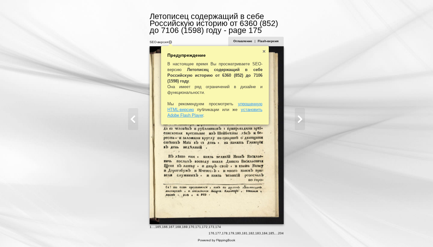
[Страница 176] (300, 119)
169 (185, 227)
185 (271, 233)
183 (258, 233)
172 (205, 227)
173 (211, 227)
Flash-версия (268, 41)
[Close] (264, 51)
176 (211, 233)
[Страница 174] (133, 119)
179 (231, 233)
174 (218, 227)
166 (165, 227)
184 (265, 233)
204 (281, 233)
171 (198, 227)
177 (218, 233)
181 (245, 233)
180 (238, 233)
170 (191, 227)
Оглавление (242, 41)
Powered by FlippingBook (216, 240)
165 (158, 227)
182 (251, 233)
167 (171, 227)
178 (225, 233)
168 (178, 227)
